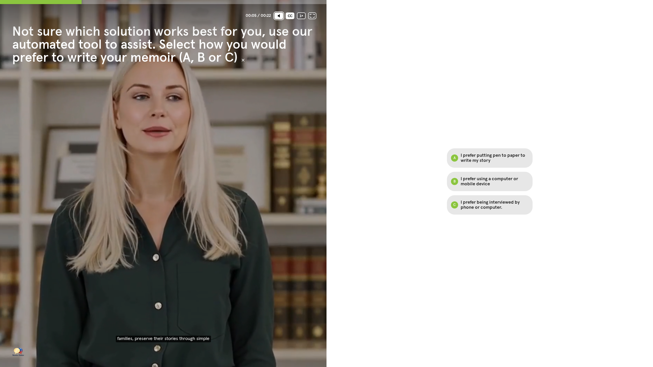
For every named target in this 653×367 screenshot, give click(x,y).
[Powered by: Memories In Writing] (18, 351)
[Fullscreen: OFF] (312, 15)
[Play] (163, 183)
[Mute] (278, 15)
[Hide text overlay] (243, 60)
